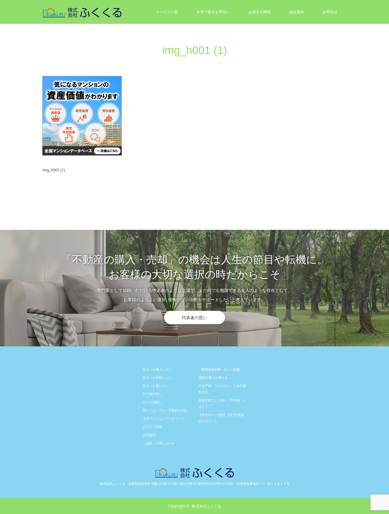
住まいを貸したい (155, 385)
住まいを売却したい (157, 377)
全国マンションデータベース (163, 418)
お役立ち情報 (259, 11)
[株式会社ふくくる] (121, 12)
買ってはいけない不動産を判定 (165, 410)
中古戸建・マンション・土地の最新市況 (222, 388)
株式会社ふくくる (206, 505)
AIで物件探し (152, 394)
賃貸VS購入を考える (213, 377)
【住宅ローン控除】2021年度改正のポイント (221, 418)
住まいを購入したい (157, 369)
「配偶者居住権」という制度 (219, 369)
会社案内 (149, 435)
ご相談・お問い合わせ (159, 443)
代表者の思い (194, 317)
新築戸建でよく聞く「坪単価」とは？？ (222, 403)
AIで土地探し (152, 402)
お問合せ (330, 11)
